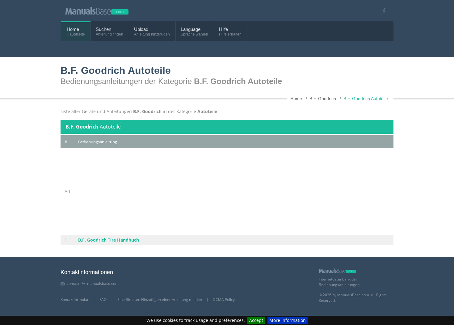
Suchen (103, 29)
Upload (141, 29)
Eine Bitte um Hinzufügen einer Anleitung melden (159, 299)
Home (73, 29)
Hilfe (223, 29)
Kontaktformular (75, 299)
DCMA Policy (224, 299)
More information (287, 320)
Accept (256, 320)
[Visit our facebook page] (382, 10)
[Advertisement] (233, 191)
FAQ (103, 299)
